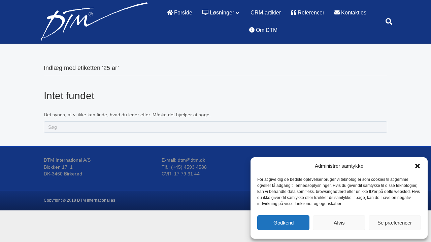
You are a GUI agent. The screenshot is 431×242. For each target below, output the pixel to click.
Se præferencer (394, 223)
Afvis (339, 223)
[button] (417, 166)
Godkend (283, 223)
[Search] (386, 21)
